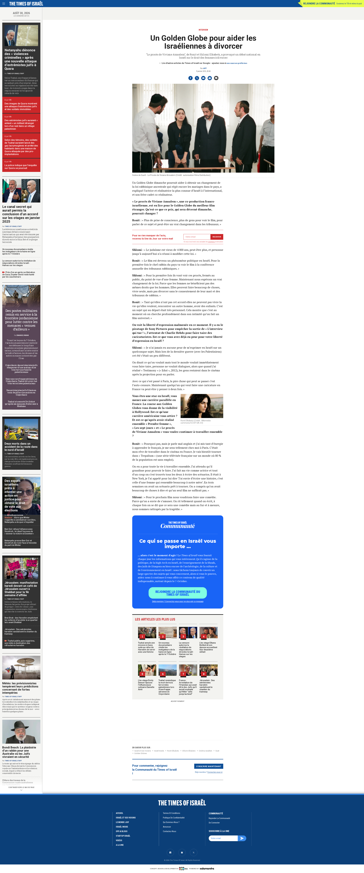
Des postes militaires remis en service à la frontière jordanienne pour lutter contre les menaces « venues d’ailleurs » (21, 319)
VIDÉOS (119, 840)
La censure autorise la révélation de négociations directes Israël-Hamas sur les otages (186, 650)
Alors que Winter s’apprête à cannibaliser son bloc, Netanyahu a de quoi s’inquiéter (20, 519)
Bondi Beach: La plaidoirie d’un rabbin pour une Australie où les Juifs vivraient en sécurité (19, 752)
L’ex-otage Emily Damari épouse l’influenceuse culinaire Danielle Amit (146, 685)
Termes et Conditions (171, 813)
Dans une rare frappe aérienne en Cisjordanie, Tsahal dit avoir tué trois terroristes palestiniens (21, 381)
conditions (211, 242)
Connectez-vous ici (215, 772)
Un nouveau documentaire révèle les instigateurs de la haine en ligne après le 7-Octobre (167, 648)
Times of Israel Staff (15, 73)
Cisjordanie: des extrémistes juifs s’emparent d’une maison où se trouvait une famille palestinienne (21, 368)
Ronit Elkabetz (173, 751)
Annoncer (167, 827)
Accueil (119, 813)
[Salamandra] (207, 868)
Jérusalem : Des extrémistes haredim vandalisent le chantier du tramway (207, 686)
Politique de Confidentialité (174, 818)
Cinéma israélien (205, 751)
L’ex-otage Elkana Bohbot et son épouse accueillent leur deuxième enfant (208, 647)
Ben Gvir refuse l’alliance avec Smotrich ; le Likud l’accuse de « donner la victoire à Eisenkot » (19, 531)
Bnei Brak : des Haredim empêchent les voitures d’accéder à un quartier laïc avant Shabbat (21, 620)
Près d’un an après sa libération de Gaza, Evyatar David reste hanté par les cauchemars (18, 274)
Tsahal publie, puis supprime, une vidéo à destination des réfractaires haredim (20, 643)
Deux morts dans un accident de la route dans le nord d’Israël (21, 447)
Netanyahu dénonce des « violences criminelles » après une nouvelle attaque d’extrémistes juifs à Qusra (21, 59)
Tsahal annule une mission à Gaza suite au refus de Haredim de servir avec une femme (146, 647)
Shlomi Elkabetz (189, 751)
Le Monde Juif (122, 822)
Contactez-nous (169, 831)
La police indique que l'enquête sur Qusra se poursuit (21, 166)
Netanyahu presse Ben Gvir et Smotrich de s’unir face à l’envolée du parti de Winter (21, 542)
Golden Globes (140, 753)
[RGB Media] (184, 868)
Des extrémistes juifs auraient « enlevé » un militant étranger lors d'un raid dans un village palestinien (21, 124)
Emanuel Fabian (23, 335)
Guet (217, 751)
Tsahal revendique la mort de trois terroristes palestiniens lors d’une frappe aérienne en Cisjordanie (167, 687)
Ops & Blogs (121, 831)
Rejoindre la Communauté (319, 3)
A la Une (120, 845)
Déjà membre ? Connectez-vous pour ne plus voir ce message (177, 601)
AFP (205, 68)
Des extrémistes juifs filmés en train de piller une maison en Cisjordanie (21, 392)
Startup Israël (123, 836)
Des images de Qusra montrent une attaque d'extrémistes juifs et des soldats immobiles (21, 106)
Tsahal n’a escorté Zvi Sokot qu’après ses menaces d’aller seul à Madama (21, 403)
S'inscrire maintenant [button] (208, 766)
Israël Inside (159, 751)
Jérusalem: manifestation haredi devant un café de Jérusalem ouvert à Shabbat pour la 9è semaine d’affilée (21, 589)
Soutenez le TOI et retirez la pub (349, 3)
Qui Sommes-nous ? (171, 822)
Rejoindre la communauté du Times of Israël (177, 592)
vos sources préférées (237, 63)
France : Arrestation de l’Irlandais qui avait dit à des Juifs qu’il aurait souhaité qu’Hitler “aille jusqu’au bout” (188, 687)
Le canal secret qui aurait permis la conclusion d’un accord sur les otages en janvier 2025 (21, 214)
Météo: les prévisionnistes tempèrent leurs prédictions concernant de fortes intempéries (20, 688)
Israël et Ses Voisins (142, 751)
